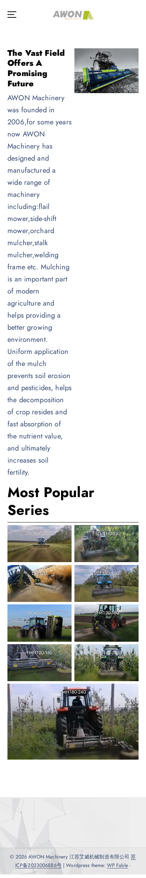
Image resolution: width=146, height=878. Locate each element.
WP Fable (117, 865)
